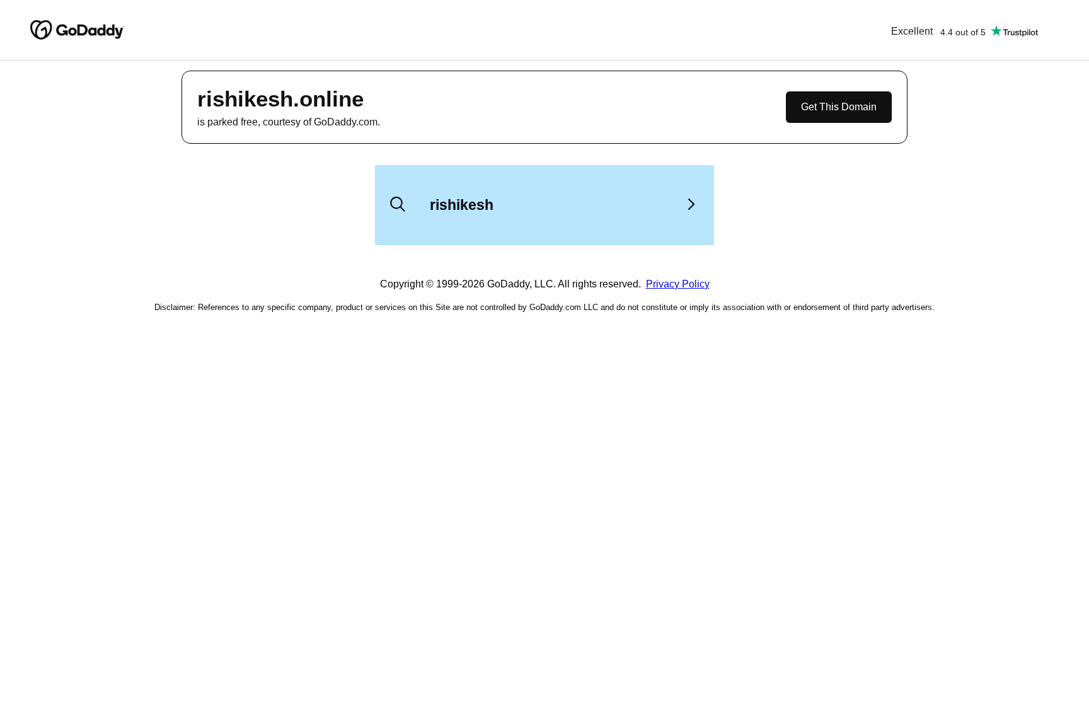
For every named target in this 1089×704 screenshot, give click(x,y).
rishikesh (461, 205)
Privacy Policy (678, 284)
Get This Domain (839, 106)
